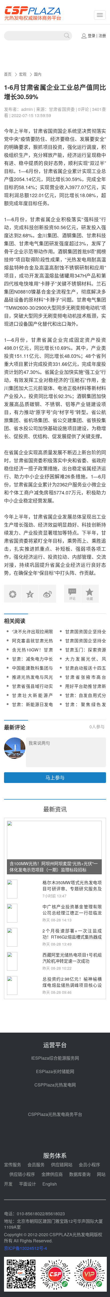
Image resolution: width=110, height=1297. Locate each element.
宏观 (22, 74)
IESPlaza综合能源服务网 (55, 1058)
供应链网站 (61, 1164)
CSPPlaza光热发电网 (55, 1085)
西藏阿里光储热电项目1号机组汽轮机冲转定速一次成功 (72, 958)
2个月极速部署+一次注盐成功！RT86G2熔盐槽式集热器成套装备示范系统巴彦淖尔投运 (72, 937)
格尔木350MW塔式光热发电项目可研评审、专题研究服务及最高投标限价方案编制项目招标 (72, 891)
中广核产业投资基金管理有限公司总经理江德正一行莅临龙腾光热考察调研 (72, 913)
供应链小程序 (22, 1174)
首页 (7, 74)
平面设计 (27, 1184)
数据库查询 (80, 1174)
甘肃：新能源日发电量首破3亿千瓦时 (32, 707)
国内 (37, 74)
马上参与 (55, 777)
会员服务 (36, 1164)
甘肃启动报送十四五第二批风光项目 (85, 671)
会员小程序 (89, 1164)
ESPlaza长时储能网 (55, 1071)
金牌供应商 (52, 1174)
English (49, 1184)
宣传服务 (12, 1164)
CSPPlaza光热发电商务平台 (55, 1114)
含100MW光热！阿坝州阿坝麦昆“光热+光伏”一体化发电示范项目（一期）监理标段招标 (54, 866)
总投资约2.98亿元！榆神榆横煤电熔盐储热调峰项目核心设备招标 (72, 985)
